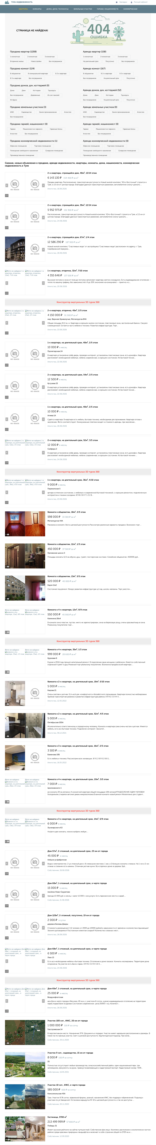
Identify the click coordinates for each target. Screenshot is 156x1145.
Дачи (23, 90)
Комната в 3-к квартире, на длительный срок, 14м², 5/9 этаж (78, 819)
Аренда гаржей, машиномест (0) (100, 124)
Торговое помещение (42, 146)
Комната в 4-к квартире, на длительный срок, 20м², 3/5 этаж (78, 779)
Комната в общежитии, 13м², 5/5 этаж (66, 576)
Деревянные (35, 95)
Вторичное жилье (17, 61)
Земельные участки (83, 9)
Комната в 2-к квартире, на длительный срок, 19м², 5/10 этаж (79, 682)
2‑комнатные (32, 57)
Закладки (123, 2)
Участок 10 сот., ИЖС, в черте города (66, 1085)
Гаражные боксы (56, 129)
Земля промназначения (48, 112)
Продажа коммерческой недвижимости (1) (33, 141)
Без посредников (55, 61)
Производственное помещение (22, 155)
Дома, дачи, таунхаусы (57, 9)
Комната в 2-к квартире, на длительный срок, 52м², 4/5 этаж (78, 714)
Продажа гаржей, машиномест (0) (29, 124)
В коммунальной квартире (38, 73)
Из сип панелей (53, 95)
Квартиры (23, 9)
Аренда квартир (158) (94, 52)
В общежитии (15, 73)
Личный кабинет (141, 2)
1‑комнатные (15, 57)
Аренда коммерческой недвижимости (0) (105, 141)
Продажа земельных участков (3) (28, 107)
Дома (12, 90)
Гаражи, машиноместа (107, 9)
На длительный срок (90, 61)
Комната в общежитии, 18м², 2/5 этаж (67, 512)
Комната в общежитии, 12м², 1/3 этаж (66, 544)
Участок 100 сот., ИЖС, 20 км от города (68, 1021)
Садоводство (26, 112)
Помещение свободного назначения (24, 151)
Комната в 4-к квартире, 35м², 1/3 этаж (67, 650)
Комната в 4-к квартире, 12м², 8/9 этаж (67, 610)
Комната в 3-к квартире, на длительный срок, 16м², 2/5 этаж (78, 746)
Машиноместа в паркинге (32, 129)
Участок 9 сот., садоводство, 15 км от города (70, 1053)
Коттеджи (36, 90)
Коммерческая (130, 9)
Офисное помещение (18, 146)
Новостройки (36, 61)
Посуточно (110, 61)
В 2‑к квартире (60, 73)
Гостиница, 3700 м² (57, 1117)
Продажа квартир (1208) (23, 52)
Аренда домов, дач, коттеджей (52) (102, 90)
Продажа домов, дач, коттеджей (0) (29, 86)
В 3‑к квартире (15, 78)
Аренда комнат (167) (94, 69)
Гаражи (12, 129)
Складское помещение (54, 151)
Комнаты (37, 9)
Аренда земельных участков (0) (100, 107)
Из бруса (13, 100)
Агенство (67, 112)
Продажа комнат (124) (22, 69)
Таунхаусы (52, 90)
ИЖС (12, 112)
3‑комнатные (50, 57)
